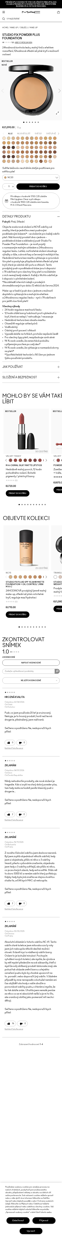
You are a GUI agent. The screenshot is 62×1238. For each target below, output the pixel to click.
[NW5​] (18, 147)
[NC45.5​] (31, 143)
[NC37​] (45, 138)
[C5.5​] (31, 156)
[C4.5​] (22, 156)
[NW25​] (50, 147)
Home (5, 27)
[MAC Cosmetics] (31, 12)
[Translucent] (55, 577)
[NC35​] (36, 161)
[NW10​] (22, 147)
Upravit (31, 1231)
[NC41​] (4, 143)
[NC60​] (4, 147)
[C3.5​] (18, 156)
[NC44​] (18, 143)
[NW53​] (50, 152)
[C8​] (36, 156)
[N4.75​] (4, 161)
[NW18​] (36, 147)
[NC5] (4, 138)
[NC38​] (50, 138)
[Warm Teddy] (25, 460)
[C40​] (41, 156)
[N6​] (13, 161)
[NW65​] (13, 156)
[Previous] (6, 460)
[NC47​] (41, 143)
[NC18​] (27, 138)
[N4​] (55, 156)
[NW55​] (41, 161)
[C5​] (27, 156)
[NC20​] (31, 138)
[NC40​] (55, 138)
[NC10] (22, 161)
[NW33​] (4, 152)
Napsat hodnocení (31, 663)
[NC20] (15, 577)
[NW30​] (55, 147)
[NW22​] (45, 147)
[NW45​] (27, 152)
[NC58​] (55, 143)
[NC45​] (27, 143)
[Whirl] (30, 460)
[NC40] (35, 577)
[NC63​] (8, 147)
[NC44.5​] (22, 143)
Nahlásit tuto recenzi (14, 748)
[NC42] (8, 143)
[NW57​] (55, 152)
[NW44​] (22, 152)
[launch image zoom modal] (57, 113)
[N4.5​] (50, 161)
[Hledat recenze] (57, 671)
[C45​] (45, 156)
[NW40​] (13, 152)
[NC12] (8, 138)
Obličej (24, 27)
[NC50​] (45, 143)
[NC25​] (36, 138)
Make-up (14, 27)
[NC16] (18, 138)
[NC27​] (41, 138)
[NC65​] (13, 147)
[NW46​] (31, 152)
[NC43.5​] (13, 143)
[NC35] (25, 577)
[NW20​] (41, 147)
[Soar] (35, 460)
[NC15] (13, 138)
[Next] (46, 460)
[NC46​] (36, 143)
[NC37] (30, 577)
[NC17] (22, 138)
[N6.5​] (18, 161)
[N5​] (8, 161)
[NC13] (27, 161)
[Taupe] (20, 460)
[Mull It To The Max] (15, 460)
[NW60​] (8, 156)
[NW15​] (31, 147)
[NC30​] (31, 161)
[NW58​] (4, 156)
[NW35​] (8, 152)
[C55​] (50, 156)
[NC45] (40, 577)
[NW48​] (41, 152)
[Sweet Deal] (40, 460)
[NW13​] (27, 147)
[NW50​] (45, 152)
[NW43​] (18, 152)
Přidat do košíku (38, 186)
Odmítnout (18, 1220)
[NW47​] (36, 152)
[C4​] (45, 161)
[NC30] (20, 577)
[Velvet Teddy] (10, 460)
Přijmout (43, 1220)
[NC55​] (50, 143)
